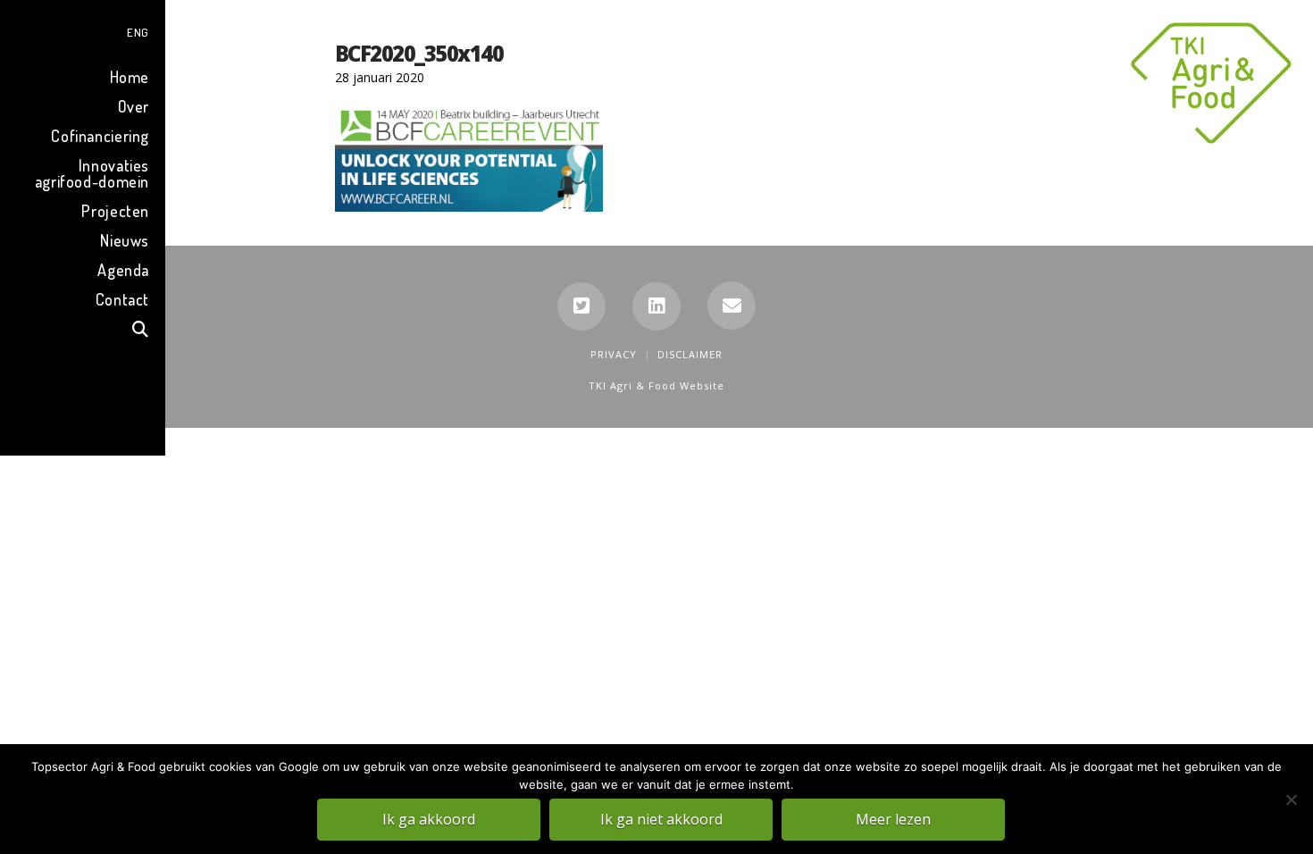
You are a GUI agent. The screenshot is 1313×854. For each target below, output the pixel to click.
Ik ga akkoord (428, 819)
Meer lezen (893, 819)
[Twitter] (581, 306)
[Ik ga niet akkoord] (1291, 799)
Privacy (613, 354)
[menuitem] (82, 30)
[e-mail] (731, 305)
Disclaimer (690, 354)
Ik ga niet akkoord (661, 819)
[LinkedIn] (656, 306)
